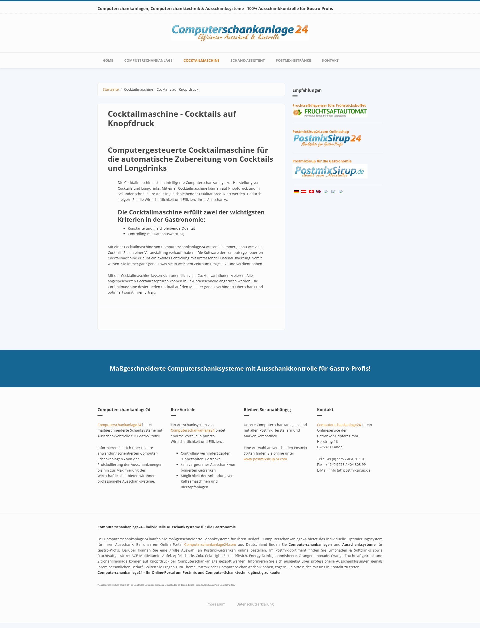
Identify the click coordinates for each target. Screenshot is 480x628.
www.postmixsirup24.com (265, 459)
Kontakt (330, 60)
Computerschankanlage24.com (210, 544)
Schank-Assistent (247, 60)
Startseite (111, 89)
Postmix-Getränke (293, 60)
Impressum (216, 604)
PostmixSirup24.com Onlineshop (320, 131)
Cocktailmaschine (202, 60)
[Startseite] (240, 32)
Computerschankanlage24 (119, 424)
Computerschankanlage (148, 60)
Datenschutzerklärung (255, 604)
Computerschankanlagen (123, 8)
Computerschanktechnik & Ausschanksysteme (197, 8)
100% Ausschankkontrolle (273, 8)
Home (107, 60)
